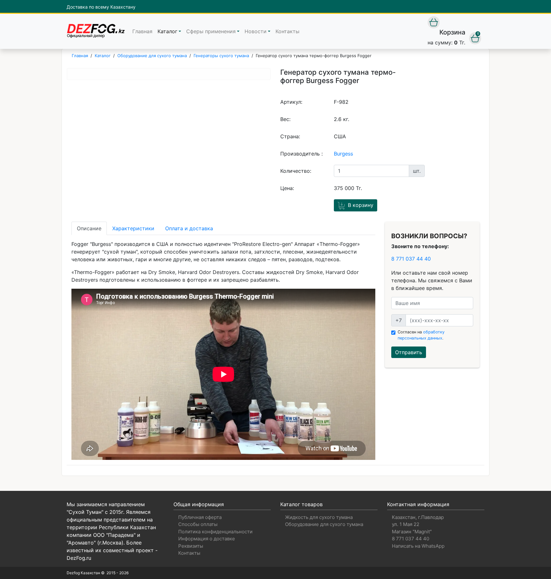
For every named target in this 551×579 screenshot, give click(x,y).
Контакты (287, 31)
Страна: (290, 136)
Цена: (287, 188)
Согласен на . (421, 335)
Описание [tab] (89, 228)
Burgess (343, 153)
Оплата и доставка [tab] (189, 228)
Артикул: (291, 102)
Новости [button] (256, 31)
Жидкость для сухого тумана (319, 517)
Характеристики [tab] (133, 228)
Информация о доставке (206, 539)
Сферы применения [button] (211, 31)
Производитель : (301, 153)
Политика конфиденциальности (215, 532)
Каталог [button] (167, 31)
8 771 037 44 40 (411, 258)
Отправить (408, 352)
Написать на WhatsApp (418, 546)
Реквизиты (190, 546)
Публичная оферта (200, 517)
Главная (142, 31)
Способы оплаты (197, 524)
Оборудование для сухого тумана (324, 524)
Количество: (295, 171)
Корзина (452, 32)
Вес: (285, 119)
